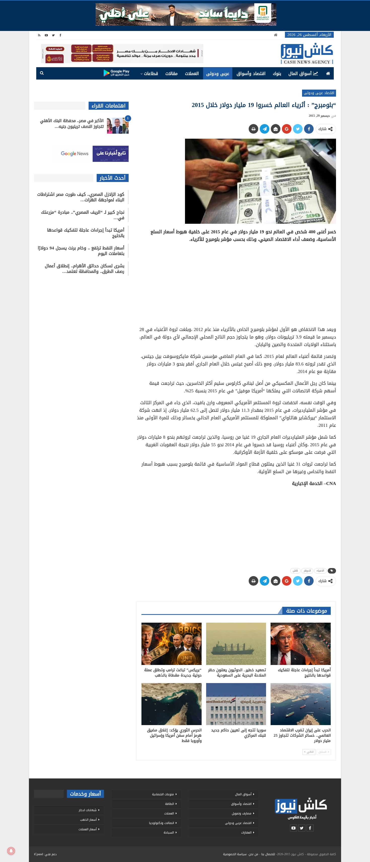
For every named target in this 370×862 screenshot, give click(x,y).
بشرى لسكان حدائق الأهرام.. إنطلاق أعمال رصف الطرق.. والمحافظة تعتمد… (84, 268)
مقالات (171, 73)
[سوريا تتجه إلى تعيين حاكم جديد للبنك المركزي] (236, 704)
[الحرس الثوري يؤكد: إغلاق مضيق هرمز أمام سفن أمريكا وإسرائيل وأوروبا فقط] (171, 704)
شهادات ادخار (88, 810)
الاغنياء (320, 570)
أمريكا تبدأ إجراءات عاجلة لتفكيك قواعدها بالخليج (85, 233)
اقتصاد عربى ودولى (319, 93)
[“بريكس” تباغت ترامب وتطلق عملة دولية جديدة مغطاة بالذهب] (171, 644)
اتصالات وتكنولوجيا (161, 823)
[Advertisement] (236, 282)
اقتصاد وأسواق (251, 73)
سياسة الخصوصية (235, 854)
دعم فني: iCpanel (45, 854)
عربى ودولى (217, 73)
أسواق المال (300, 73)
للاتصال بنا (268, 854)
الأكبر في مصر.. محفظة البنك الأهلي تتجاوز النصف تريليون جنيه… (72, 123)
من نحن (253, 854)
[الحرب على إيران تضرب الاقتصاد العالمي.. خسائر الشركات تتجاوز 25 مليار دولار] (301, 704)
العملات (192, 73)
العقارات (246, 832)
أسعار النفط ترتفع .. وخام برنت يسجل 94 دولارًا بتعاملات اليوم (81, 250)
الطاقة (169, 804)
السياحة (169, 832)
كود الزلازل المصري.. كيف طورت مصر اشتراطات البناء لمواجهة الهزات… (80, 197)
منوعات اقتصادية (163, 794)
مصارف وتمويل (241, 813)
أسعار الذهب (88, 819)
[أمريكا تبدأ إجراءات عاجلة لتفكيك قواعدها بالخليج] (301, 644)
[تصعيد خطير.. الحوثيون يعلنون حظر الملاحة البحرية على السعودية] (236, 644)
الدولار (307, 570)
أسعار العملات (88, 829)
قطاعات (151, 73)
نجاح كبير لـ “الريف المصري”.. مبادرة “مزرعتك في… (82, 215)
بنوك (277, 73)
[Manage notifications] (11, 851)
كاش (295, 570)
